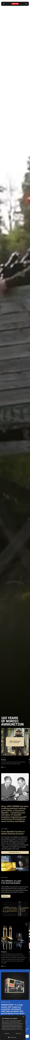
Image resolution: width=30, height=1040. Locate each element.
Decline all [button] (18, 1033)
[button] (13, 1037)
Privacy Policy (19, 1029)
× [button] (23, 1016)
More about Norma (14, 852)
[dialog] (12, 1027)
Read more (5, 896)
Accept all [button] (7, 1033)
